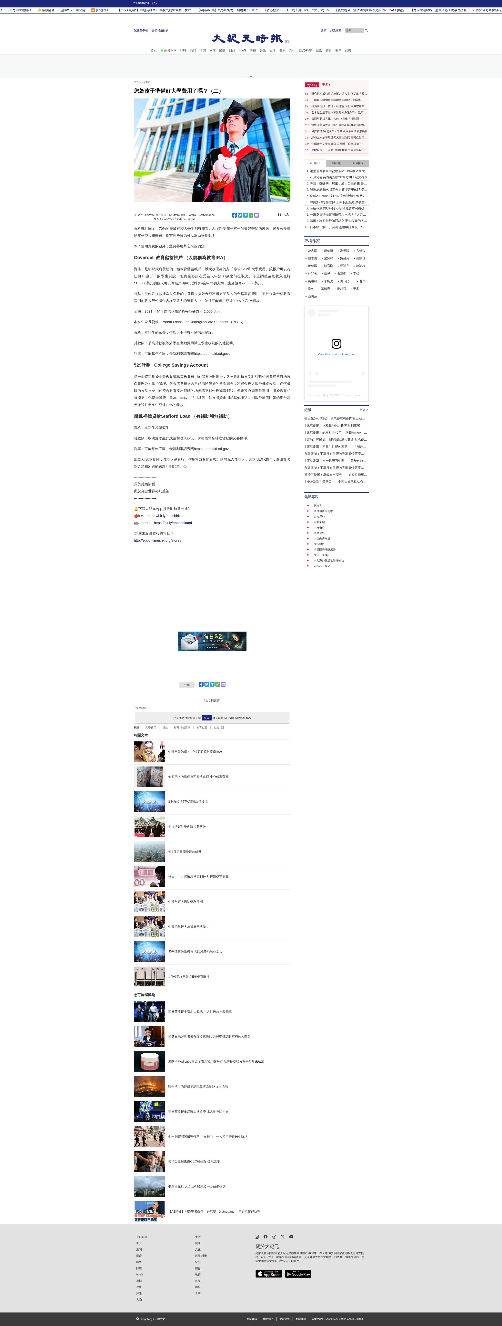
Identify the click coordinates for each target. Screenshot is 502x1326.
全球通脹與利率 (323, 511)
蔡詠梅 (361, 266)
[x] (283, 1236)
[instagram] (257, 1236)
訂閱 (229, 717)
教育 (338, 50)
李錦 (356, 273)
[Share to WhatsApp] (251, 215)
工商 (198, 1293)
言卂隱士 (346, 281)
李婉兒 (328, 281)
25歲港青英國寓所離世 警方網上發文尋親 (338, 177)
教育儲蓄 (201, 727)
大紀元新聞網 (142, 82)
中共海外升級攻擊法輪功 (329, 560)
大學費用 (150, 727)
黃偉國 (312, 266)
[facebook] (265, 1236)
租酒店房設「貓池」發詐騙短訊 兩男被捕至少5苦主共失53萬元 (339, 106)
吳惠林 (312, 281)
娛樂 (348, 50)
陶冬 (311, 288)
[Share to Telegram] (245, 215)
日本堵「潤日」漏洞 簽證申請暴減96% (337, 227)
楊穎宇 (344, 266)
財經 (232, 50)
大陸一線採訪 (322, 555)
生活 (272, 50)
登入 (206, 717)
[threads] (274, 1236)
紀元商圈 (335, 30)
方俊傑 (361, 250)
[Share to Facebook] (234, 215)
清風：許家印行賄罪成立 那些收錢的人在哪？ (338, 221)
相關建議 (252, 1319)
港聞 (203, 50)
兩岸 (212, 50)
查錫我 (341, 288)
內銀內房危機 (322, 538)
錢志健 (312, 258)
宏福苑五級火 (322, 566)
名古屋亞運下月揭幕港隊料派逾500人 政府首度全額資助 (338, 112)
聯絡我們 (268, 1319)
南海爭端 (319, 522)
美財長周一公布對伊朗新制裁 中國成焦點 (336, 150)
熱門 (193, 50)
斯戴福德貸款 (182, 727)
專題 (139, 1287)
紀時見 (318, 505)
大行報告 (319, 544)
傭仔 (327, 273)
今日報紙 (141, 1236)
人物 (139, 1299)
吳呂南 (344, 258)
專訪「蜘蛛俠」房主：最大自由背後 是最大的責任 (338, 184)
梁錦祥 (328, 258)
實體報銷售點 (160, 30)
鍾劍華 (328, 250)
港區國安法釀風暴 (325, 549)
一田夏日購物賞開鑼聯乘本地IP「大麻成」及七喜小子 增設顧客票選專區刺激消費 (338, 100)
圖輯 (198, 1287)
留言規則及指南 (141, 708)
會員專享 (170, 50)
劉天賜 (344, 250)
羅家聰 (361, 258)
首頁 (154, 50)
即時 (183, 50)
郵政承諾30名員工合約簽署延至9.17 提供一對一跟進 (338, 190)
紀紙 (319, 50)
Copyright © (319, 1319)
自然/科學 (305, 50)
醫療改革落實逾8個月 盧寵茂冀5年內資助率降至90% (339, 125)
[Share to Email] (256, 215)
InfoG (242, 50)
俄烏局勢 (319, 533)
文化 (292, 50)
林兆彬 (312, 273)
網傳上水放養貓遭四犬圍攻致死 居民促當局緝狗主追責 (339, 137)
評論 (263, 50)
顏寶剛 (328, 266)
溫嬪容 (325, 288)
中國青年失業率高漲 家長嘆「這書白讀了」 (337, 143)
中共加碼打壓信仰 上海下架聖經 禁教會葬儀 (339, 203)
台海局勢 (319, 516)
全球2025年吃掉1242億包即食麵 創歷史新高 (339, 196)
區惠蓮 (312, 296)
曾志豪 (312, 250)
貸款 (165, 727)
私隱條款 (301, 1319)
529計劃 (219, 727)
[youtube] (291, 1236)
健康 (282, 50)
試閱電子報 (141, 30)
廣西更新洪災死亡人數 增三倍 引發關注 (335, 118)
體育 (329, 50)
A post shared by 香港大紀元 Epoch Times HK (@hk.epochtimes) (348, 395)
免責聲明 (284, 1319)
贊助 (323, 30)
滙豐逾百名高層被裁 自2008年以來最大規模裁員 (339, 171)
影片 (139, 1243)
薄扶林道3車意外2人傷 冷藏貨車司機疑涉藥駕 (339, 131)
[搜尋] (366, 30)
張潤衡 (341, 273)
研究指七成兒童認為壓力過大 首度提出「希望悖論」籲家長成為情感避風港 (339, 94)
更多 (356, 288)
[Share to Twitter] (240, 215)
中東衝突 (319, 527)
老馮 (362, 281)
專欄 (253, 50)
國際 (222, 50)
